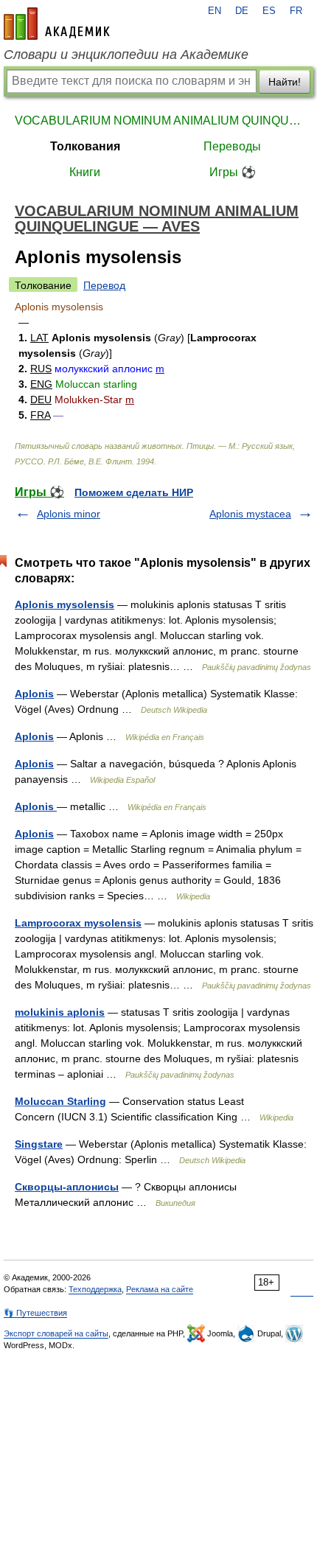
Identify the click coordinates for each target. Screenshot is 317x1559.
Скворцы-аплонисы (67, 1187)
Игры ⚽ (232, 172)
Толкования (85, 146)
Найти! (284, 82)
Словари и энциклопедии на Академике (126, 54)
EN (214, 11)
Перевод (104, 285)
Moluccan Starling (60, 1101)
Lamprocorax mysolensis (78, 923)
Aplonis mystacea (250, 514)
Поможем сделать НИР (133, 492)
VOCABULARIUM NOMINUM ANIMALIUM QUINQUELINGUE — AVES (158, 120)
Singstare (39, 1144)
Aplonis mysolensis (64, 604)
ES (269, 11)
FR (296, 11)
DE (241, 11)
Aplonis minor (68, 514)
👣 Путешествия (35, 1312)
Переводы (232, 146)
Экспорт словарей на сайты (56, 1333)
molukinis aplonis (60, 1012)
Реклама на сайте (159, 1289)
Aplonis (34, 694)
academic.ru (57, 23)
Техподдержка (95, 1289)
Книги (84, 172)
